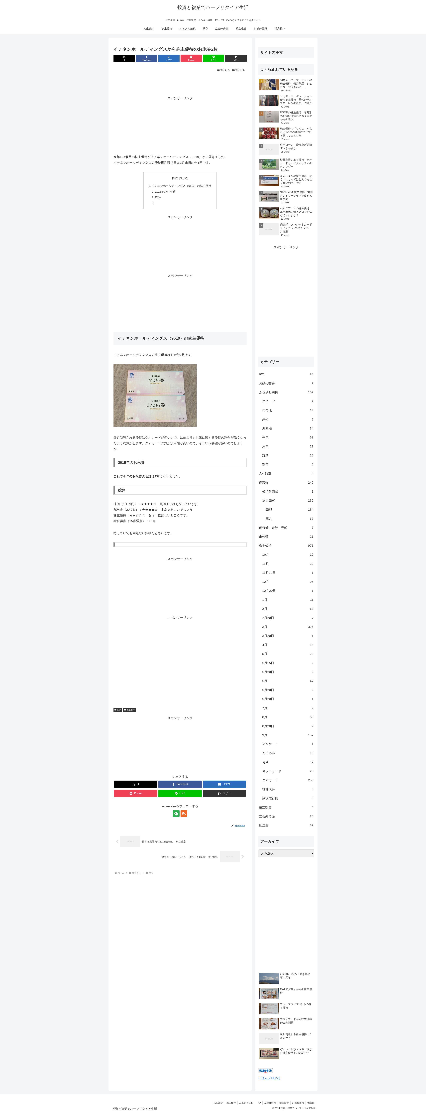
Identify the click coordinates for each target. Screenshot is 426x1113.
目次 (175, 178)
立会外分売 (270, 1102)
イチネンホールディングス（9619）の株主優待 (181, 185)
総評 (158, 197)
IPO (259, 1102)
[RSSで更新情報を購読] (184, 813)
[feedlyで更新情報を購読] (176, 813)
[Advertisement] (180, 81)
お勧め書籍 (298, 1102)
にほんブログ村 (269, 1078)
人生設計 (218, 1102)
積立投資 (284, 1102)
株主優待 (131, 710)
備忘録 (310, 1102)
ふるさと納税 (246, 1102)
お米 (119, 710)
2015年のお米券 (165, 191)
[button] (236, 58)
